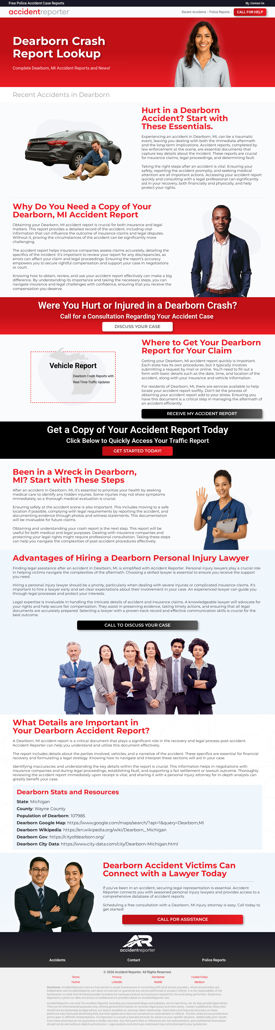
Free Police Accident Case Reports (36, 3)
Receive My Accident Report (202, 413)
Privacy (117, 977)
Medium (199, 982)
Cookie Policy (199, 977)
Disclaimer (158, 977)
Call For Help (250, 12)
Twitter (75, 982)
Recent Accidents (194, 12)
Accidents (57, 960)
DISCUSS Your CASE (137, 326)
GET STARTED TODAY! (137, 450)
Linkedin (117, 982)
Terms (76, 977)
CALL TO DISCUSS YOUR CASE (137, 625)
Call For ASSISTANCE (182, 919)
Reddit (158, 982)
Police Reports (219, 12)
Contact (133, 960)
